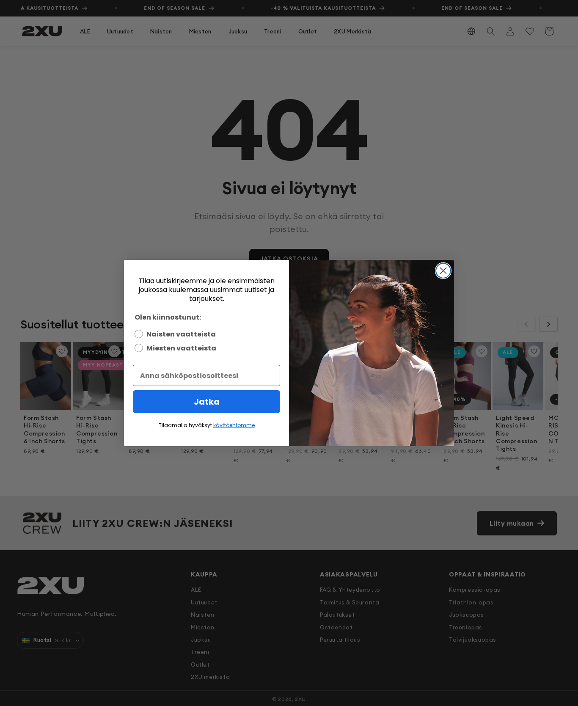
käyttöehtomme (234, 425)
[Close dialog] (443, 270)
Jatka (207, 402)
